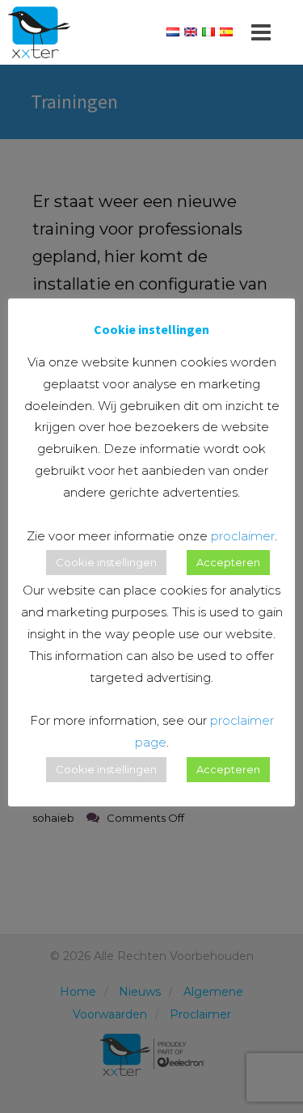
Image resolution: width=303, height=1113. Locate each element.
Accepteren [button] (228, 562)
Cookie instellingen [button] (106, 562)
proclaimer (243, 536)
